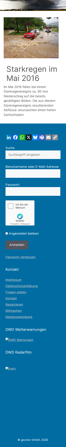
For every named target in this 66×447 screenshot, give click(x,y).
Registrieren (14, 304)
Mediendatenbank (19, 317)
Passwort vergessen (21, 257)
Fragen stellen (16, 292)
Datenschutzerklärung (22, 286)
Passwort (12, 185)
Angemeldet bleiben (23, 233)
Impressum (14, 280)
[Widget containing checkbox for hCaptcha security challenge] (20, 213)
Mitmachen (14, 311)
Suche (10, 148)
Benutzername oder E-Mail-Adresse (32, 166)
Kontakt (11, 298)
